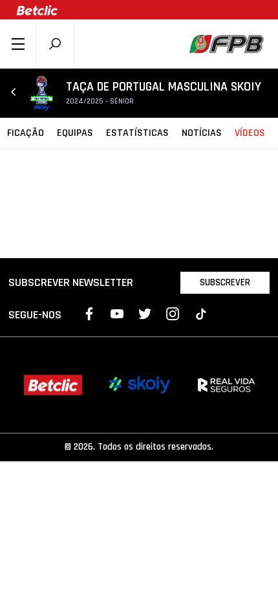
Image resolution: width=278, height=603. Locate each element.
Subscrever (225, 282)
